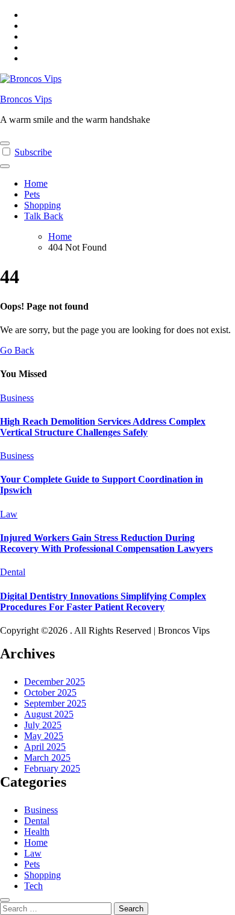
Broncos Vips (26, 99)
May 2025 (43, 736)
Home (36, 183)
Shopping (42, 205)
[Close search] (5, 900)
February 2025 (52, 768)
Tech (33, 886)
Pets (32, 194)
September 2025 (55, 703)
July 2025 (42, 725)
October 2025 (50, 692)
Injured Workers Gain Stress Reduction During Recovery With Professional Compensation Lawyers (106, 543)
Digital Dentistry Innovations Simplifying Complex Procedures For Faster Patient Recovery (103, 601)
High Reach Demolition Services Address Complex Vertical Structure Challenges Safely (102, 426)
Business (17, 398)
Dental (12, 572)
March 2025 (47, 757)
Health (36, 831)
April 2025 (45, 747)
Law (8, 514)
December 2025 (54, 681)
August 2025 (49, 714)
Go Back (17, 350)
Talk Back (43, 216)
